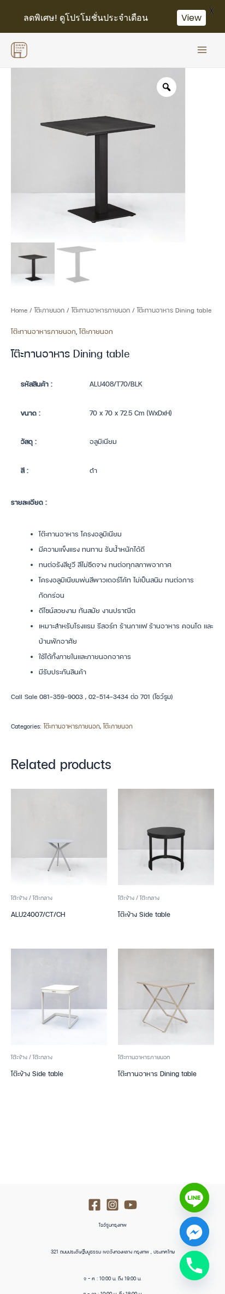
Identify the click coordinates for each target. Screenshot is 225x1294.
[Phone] (194, 1265)
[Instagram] (112, 1204)
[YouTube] (130, 1204)
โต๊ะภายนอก (49, 310)
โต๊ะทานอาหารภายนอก (101, 310)
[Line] (194, 1197)
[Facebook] (94, 1204)
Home (19, 310)
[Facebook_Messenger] (194, 1231)
